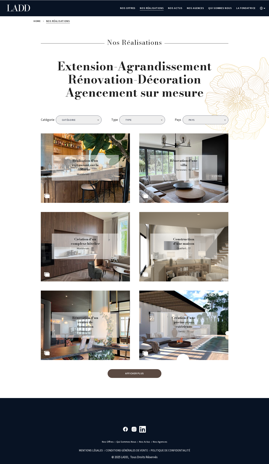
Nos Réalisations (152, 8)
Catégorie (47, 120)
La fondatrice (245, 8)
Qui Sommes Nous (220, 8)
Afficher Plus (134, 373)
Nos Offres (127, 8)
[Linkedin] (142, 429)
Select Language (262, 8)
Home (37, 21)
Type (114, 120)
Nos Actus (175, 8)
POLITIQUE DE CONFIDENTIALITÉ (170, 450)
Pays (178, 120)
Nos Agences (195, 8)
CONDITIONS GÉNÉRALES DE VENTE (127, 450)
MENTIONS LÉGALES (91, 450)
